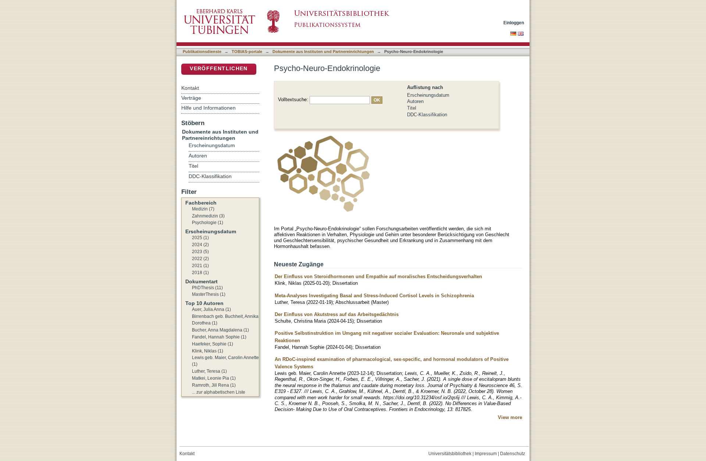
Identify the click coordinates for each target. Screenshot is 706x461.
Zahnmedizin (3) (208, 216)
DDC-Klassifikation (427, 114)
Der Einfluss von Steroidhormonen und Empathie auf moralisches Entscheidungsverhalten (378, 276)
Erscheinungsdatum (428, 95)
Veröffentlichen (218, 68)
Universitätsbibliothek (449, 453)
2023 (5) (200, 251)
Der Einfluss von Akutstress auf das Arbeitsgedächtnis (337, 314)
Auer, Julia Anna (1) (211, 309)
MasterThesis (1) (208, 294)
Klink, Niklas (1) (207, 351)
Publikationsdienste (202, 51)
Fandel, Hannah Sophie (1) (219, 337)
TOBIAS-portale (247, 51)
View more (510, 417)
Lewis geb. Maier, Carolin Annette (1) (225, 361)
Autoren (415, 101)
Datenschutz (512, 453)
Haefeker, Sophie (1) (212, 344)
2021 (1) (200, 265)
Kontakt (190, 88)
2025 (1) (200, 237)
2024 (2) (200, 244)
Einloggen (513, 22)
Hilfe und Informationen (208, 108)
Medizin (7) (203, 209)
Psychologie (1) (207, 222)
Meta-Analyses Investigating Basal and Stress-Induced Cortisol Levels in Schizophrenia (374, 295)
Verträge (191, 98)
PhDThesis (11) (207, 287)
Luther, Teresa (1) (209, 371)
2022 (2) (200, 258)
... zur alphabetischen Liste (218, 392)
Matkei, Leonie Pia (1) (214, 378)
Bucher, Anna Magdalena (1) (220, 330)
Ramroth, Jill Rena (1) (214, 385)
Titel (411, 108)
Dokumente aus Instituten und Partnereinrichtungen (323, 51)
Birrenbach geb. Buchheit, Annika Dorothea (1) (225, 320)
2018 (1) (200, 272)
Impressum (486, 453)
